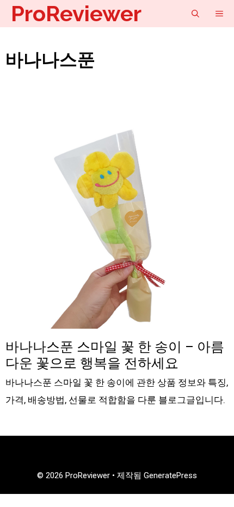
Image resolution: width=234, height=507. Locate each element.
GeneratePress (170, 475)
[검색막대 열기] (195, 13)
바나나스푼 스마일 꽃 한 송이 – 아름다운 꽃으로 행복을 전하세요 (114, 355)
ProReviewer (76, 13)
